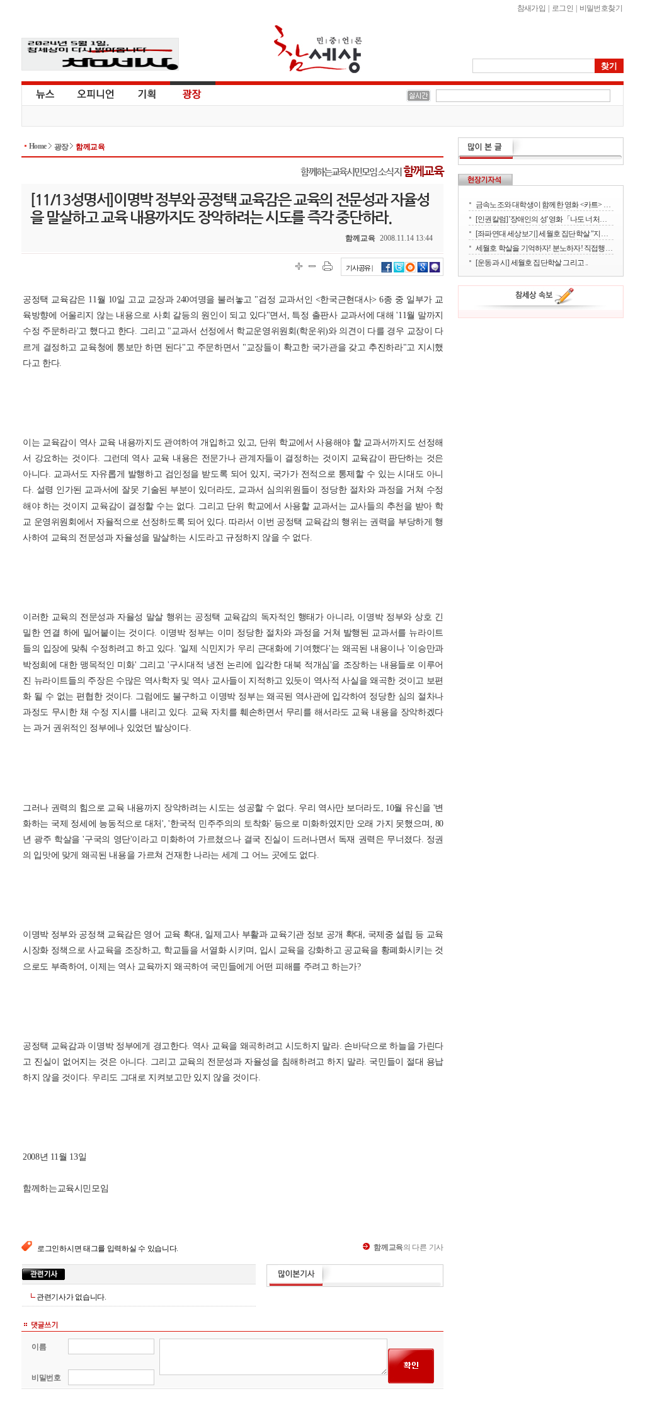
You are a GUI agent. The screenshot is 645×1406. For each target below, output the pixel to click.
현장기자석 (485, 179)
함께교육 (90, 146)
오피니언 (95, 93)
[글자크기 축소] (312, 266)
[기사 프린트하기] (327, 266)
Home (38, 146)
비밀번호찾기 (600, 8)
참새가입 (531, 8)
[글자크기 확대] (299, 266)
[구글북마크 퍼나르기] (422, 270)
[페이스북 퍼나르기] (386, 270)
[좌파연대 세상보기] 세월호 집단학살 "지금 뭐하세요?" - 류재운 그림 (545, 233)
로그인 (562, 8)
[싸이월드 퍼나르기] (410, 270)
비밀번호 (46, 1377)
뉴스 (44, 93)
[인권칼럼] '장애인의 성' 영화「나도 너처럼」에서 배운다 (545, 219)
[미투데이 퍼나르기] (435, 270)
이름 (38, 1346)
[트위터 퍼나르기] (399, 270)
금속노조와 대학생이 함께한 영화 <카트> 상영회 (545, 204)
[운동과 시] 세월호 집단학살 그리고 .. (532, 262)
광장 (183, 93)
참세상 (318, 49)
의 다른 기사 (408, 1247)
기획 (147, 93)
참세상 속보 (544, 298)
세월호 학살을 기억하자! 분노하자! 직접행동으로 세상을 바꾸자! (545, 248)
